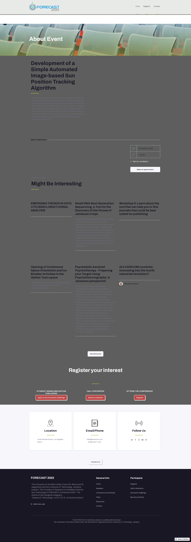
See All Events (95, 354)
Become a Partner (137, 497)
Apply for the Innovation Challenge (51, 397)
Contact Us (95, 462)
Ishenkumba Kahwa (131, 284)
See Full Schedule (140, 161)
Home (98, 484)
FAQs (98, 497)
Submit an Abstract (95, 397)
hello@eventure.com (95, 439)
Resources (100, 501)
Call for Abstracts (136, 488)
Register (139, 397)
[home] (45, 7)
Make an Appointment (145, 169)
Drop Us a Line (39, 504)
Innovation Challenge (138, 493)
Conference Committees (105, 493)
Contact (99, 506)
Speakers (99, 488)
